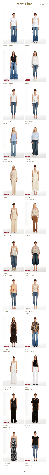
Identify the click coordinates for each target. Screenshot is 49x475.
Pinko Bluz (27, 83)
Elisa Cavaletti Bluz (7, 121)
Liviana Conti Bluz (29, 45)
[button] (2, 4)
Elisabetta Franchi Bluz (8, 45)
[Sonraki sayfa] (28, 471)
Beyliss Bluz (5, 159)
